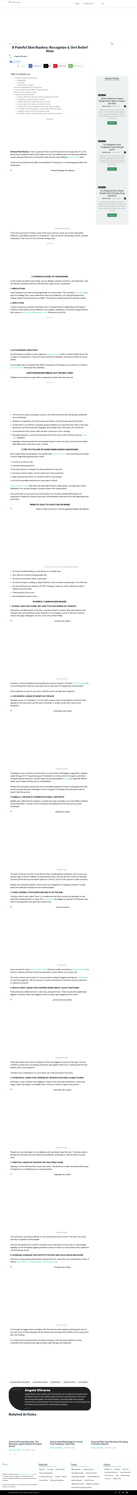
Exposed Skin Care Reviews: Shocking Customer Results (109, 1442)
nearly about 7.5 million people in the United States (37, 1262)
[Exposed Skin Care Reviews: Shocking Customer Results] (109, 1428)
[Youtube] (126, 1492)
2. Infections (20, 83)
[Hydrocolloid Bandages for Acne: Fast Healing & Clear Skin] (68, 1428)
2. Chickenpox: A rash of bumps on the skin (30, 99)
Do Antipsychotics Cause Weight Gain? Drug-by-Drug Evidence (112, 193)
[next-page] (14, 1454)
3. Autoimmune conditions (24, 85)
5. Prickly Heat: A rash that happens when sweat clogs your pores (38, 106)
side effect (79, 292)
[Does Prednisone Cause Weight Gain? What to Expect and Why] (112, 89)
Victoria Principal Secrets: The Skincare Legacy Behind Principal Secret (25, 1444)
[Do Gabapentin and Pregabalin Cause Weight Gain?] (112, 135)
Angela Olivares (20, 56)
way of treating (79, 683)
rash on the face (17, 367)
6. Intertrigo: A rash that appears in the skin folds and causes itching (38, 109)
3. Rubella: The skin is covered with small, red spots (33, 101)
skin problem (48, 899)
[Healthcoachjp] (17, 3)
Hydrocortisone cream (19, 486)
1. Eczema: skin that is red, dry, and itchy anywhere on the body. (37, 97)
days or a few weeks (38, 969)
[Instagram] (119, 1492)
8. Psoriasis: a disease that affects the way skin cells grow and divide (39, 113)
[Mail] (123, 1492)
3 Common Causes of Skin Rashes (25, 78)
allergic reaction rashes (19, 1382)
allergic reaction (78, 969)
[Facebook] (115, 1492)
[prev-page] (10, 1454)
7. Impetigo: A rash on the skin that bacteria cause (32, 111)
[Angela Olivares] (11, 56)
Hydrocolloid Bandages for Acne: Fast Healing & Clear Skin (66, 1442)
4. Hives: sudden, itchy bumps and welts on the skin (33, 104)
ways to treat (73, 157)
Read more (112, 123)
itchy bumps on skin (40, 1382)
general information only (25, 1474)
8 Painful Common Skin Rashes (24, 94)
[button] (102, 3)
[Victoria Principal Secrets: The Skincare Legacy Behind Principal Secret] (27, 1428)
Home (11, 44)
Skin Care (17, 44)
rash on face (55, 1382)
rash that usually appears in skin (35, 312)
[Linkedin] (25, 1407)
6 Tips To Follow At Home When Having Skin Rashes (31, 90)
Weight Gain (102, 95)
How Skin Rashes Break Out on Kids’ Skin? (28, 87)
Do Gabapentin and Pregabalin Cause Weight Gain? (112, 147)
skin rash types (69, 1382)
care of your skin (59, 454)
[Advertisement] (68, 21)
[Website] (28, 1407)
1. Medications (21, 80)
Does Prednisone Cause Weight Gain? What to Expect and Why (112, 101)
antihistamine (82, 977)
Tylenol (67, 778)
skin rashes (83, 1382)
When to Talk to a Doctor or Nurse (25, 92)
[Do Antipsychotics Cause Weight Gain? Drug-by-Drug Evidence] (112, 181)
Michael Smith (106, 106)
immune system (53, 354)
